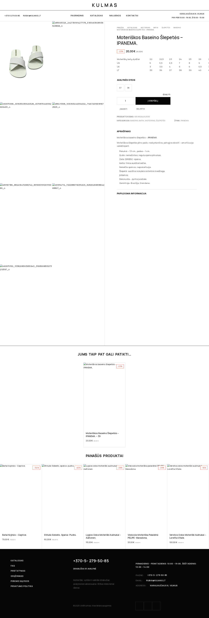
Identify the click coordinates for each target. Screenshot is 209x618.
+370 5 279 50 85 (12, 15)
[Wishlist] (198, 5)
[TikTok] (16, 5)
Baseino (177, 28)
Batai (155, 28)
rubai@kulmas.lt (32, 15)
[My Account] (187, 5)
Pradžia (120, 28)
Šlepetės (166, 28)
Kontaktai (132, 15)
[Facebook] (6, 5)
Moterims (145, 28)
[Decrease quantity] (119, 101)
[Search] (192, 5)
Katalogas (96, 15)
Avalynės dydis (126, 79)
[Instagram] (11, 5)
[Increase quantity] (132, 101)
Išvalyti (166, 94)
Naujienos (115, 15)
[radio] (120, 88)
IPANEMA (185, 120)
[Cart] (203, 5)
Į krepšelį (153, 100)
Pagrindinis (77, 15)
